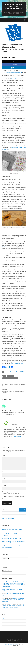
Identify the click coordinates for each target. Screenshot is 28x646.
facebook (15, 64)
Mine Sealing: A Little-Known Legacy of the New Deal (13, 384)
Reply (3, 417)
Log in (3, 618)
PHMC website (6, 246)
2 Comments (13, 54)
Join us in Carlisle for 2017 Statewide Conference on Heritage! (13, 391)
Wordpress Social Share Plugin (11, 644)
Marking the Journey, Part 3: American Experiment (11, 534)
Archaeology (7, 371)
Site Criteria (10, 375)
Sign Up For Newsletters (8, 518)
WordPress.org (5, 627)
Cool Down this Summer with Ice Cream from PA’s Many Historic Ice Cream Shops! (13, 599)
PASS (4, 375)
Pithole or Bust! (6, 586)
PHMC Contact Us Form (17, 363)
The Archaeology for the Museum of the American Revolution (11, 546)
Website (4, 485)
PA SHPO (22, 371)
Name (3, 471)
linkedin (15, 67)
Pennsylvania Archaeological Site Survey (12, 72)
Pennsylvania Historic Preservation (14, 6)
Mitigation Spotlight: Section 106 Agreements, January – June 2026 (13, 542)
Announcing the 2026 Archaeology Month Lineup (12, 530)
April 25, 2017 (5, 54)
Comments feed (6, 624)
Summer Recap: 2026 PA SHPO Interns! (11, 538)
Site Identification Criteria (17, 78)
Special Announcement (9, 373)
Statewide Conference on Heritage (12, 307)
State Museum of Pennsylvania (10, 378)
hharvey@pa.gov (16, 436)
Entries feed (5, 621)
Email (3, 478)
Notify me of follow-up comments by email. (14, 496)
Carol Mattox (5, 589)
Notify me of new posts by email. (11, 499)
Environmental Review (14, 371)
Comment (4, 455)
